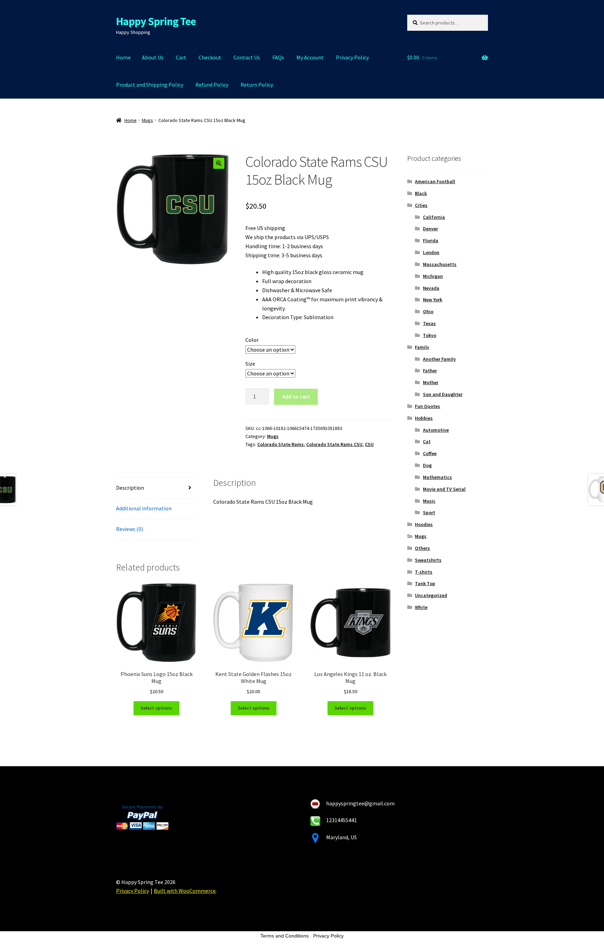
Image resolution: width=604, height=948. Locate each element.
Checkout (210, 57)
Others (422, 548)
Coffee (430, 453)
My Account (310, 57)
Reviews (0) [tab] (129, 528)
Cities (421, 205)
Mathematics (437, 477)
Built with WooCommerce (185, 890)
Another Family (439, 359)
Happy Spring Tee (156, 21)
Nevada (431, 288)
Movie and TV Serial (444, 489)
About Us (153, 57)
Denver (430, 228)
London (431, 252)
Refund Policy (211, 84)
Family (422, 347)
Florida (430, 240)
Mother (430, 382)
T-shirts (423, 572)
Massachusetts (439, 264)
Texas (429, 323)
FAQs (278, 57)
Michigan (433, 276)
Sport (429, 512)
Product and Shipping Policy (149, 84)
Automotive (436, 430)
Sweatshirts (428, 560)
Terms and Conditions (284, 936)
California (434, 217)
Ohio (428, 311)
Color (252, 339)
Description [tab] (130, 487)
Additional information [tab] (144, 508)
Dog (427, 465)
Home (123, 57)
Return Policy (256, 84)
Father (430, 370)
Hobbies (424, 418)
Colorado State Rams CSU (334, 444)
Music (429, 501)
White (421, 607)
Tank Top (425, 583)
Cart (181, 57)
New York (432, 299)
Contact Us (246, 57)
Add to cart (296, 396)
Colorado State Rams (280, 444)
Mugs (147, 120)
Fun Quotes (427, 406)
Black (421, 193)
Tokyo (429, 335)
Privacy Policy (352, 57)
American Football (435, 181)
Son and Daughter (442, 394)
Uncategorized (431, 595)
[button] (218, 163)
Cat (427, 441)
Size (250, 363)
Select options (156, 708)
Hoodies (424, 524)
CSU (369, 444)
